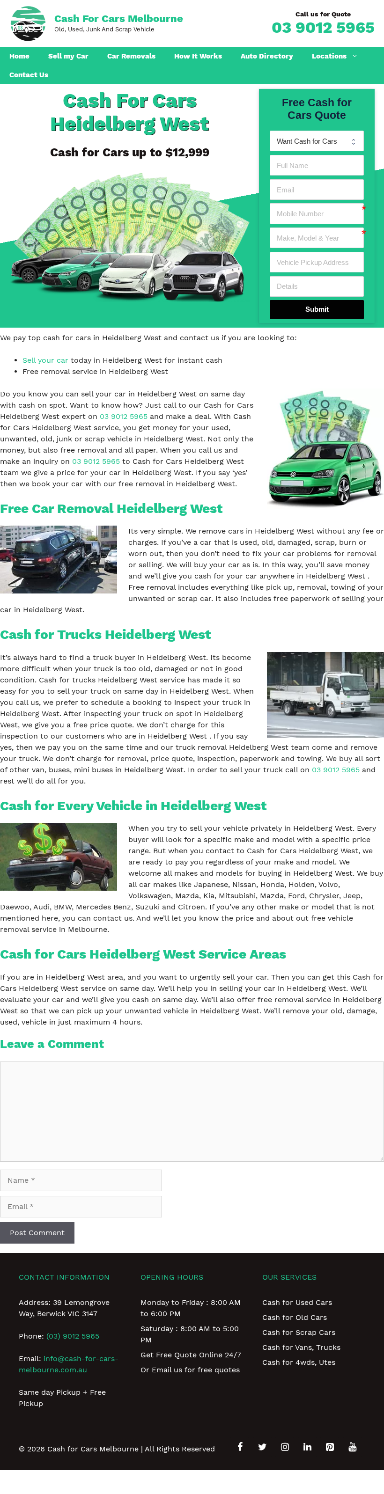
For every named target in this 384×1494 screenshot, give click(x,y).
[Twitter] (262, 1447)
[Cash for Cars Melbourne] (28, 22)
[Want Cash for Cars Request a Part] (317, 141)
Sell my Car (68, 56)
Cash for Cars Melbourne (118, 18)
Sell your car (45, 360)
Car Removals (131, 56)
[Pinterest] (329, 1447)
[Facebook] (239, 1447)
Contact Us (28, 75)
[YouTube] (352, 1447)
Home (19, 56)
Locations (329, 56)
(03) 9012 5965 (72, 1336)
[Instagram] (284, 1447)
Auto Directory (267, 56)
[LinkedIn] (307, 1447)
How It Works (198, 56)
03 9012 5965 (323, 27)
